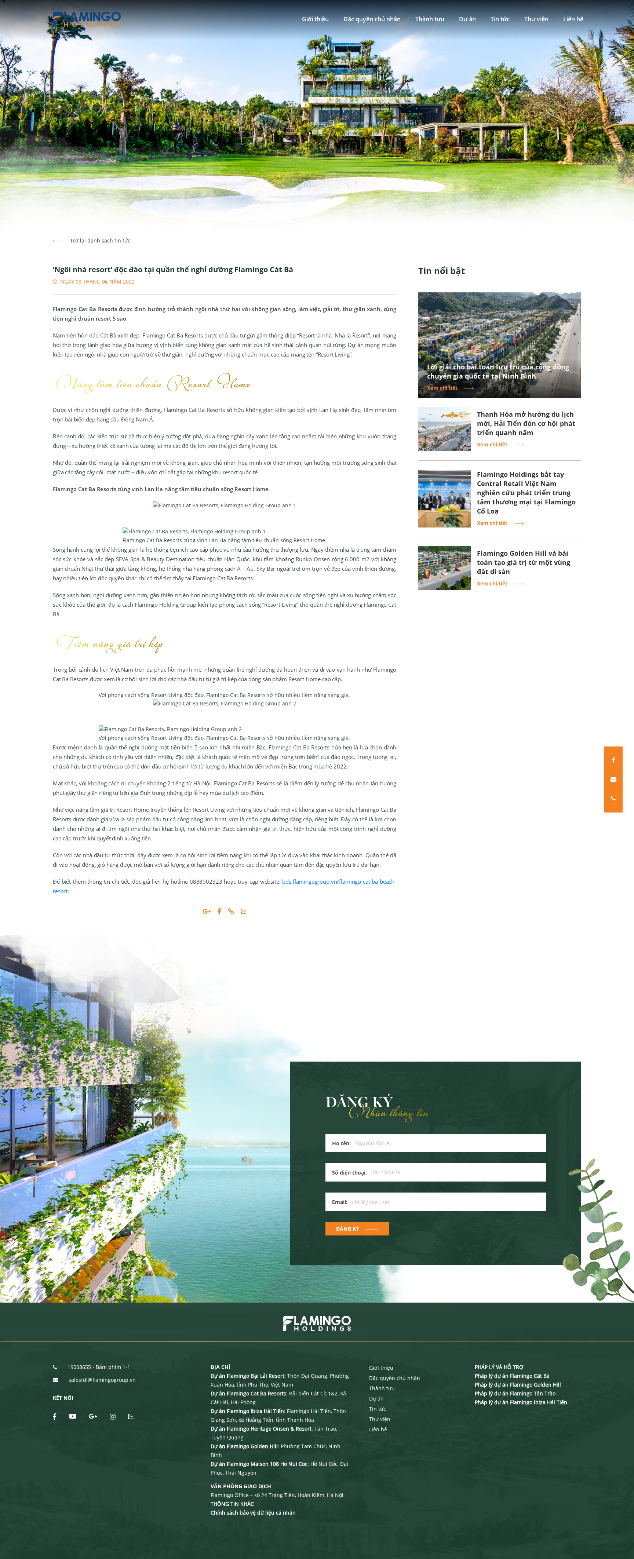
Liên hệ (573, 19)
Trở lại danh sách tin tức (99, 240)
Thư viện (536, 19)
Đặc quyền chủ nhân (372, 19)
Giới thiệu (315, 19)
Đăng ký (347, 1228)
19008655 (79, 1366)
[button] (20, 114)
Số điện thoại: (349, 1172)
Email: (339, 1201)
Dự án (467, 19)
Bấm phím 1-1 (113, 1366)
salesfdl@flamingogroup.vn (102, 1379)
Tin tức (500, 19)
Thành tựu (429, 19)
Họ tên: (341, 1143)
